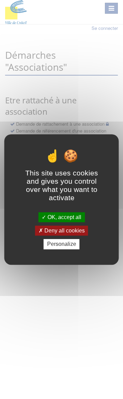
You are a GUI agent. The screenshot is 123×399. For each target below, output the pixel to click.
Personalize (61, 244)
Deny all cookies (64, 230)
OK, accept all (63, 217)
